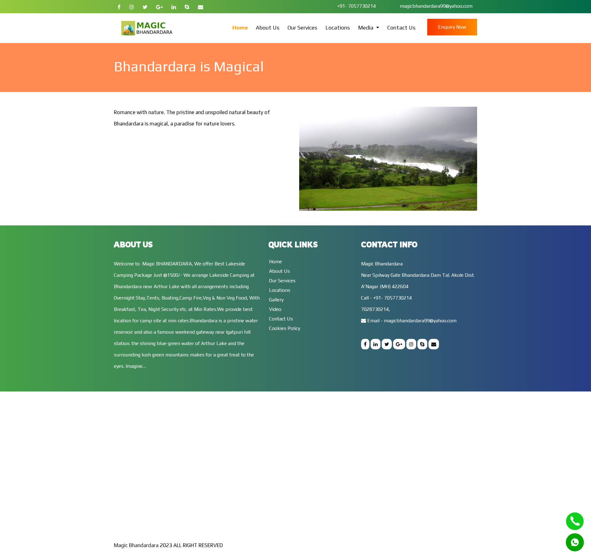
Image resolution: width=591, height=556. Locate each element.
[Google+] (159, 7)
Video (275, 309)
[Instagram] (132, 7)
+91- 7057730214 (357, 6)
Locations (337, 27)
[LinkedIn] (174, 7)
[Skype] (187, 7)
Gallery (276, 300)
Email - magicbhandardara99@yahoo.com (411, 321)
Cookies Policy (284, 328)
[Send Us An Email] (200, 7)
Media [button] (366, 27)
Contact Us (401, 27)
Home (240, 27)
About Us (267, 27)
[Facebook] (119, 7)
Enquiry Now (452, 27)
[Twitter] (145, 7)
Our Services (302, 27)
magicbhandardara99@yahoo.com (435, 6)
